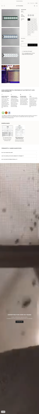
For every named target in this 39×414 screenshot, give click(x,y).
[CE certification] (7, 131)
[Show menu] (2, 6)
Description (23, 38)
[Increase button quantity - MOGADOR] (26, 45)
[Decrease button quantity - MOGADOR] (22, 45)
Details (22, 41)
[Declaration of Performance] (19, 130)
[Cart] (37, 6)
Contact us (23, 1)
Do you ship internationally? (9, 159)
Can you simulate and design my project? (13, 155)
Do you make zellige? (7, 152)
